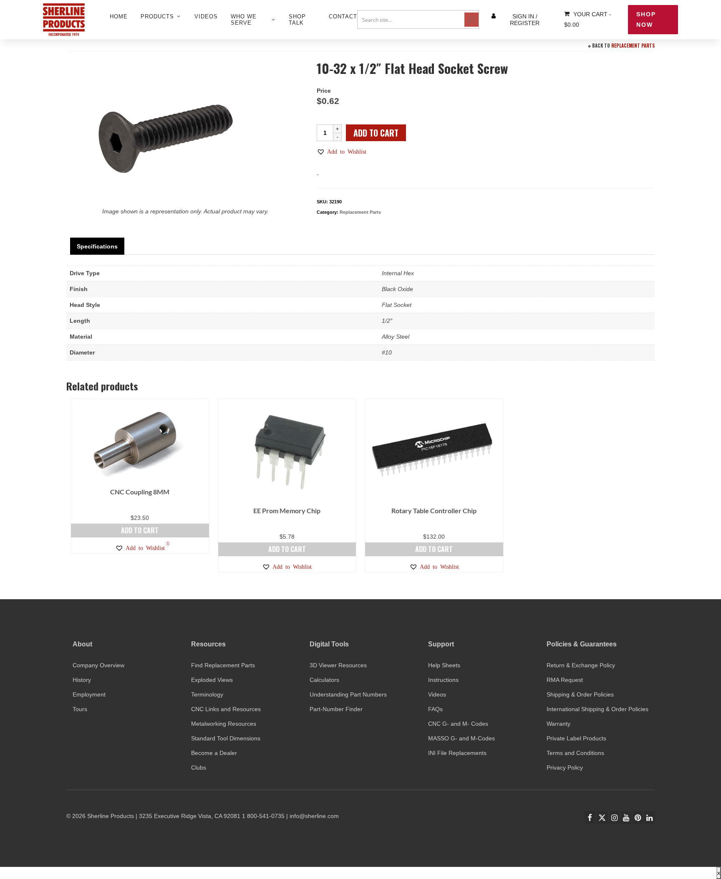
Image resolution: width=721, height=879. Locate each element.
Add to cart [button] (140, 530)
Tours (80, 709)
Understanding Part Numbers (348, 694)
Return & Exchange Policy (581, 665)
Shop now (646, 19)
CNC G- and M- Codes (458, 723)
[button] (341, 151)
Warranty (558, 723)
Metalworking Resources (223, 723)
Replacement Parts (633, 45)
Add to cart (375, 133)
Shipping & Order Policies (580, 694)
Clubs (198, 767)
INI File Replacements (457, 753)
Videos (437, 694)
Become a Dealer (214, 753)
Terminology (207, 694)
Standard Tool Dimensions (225, 738)
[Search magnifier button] (471, 20)
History (82, 679)
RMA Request (565, 679)
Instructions (443, 679)
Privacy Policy (565, 767)
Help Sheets (444, 665)
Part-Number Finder (336, 709)
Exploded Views (212, 679)
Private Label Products (576, 738)
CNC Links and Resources (226, 709)
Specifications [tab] (97, 246)
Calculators (324, 679)
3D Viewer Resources (338, 665)
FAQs (435, 709)
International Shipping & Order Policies (597, 709)
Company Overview (98, 665)
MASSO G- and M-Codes (461, 738)
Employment (89, 694)
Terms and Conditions (575, 753)
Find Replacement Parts (223, 665)
